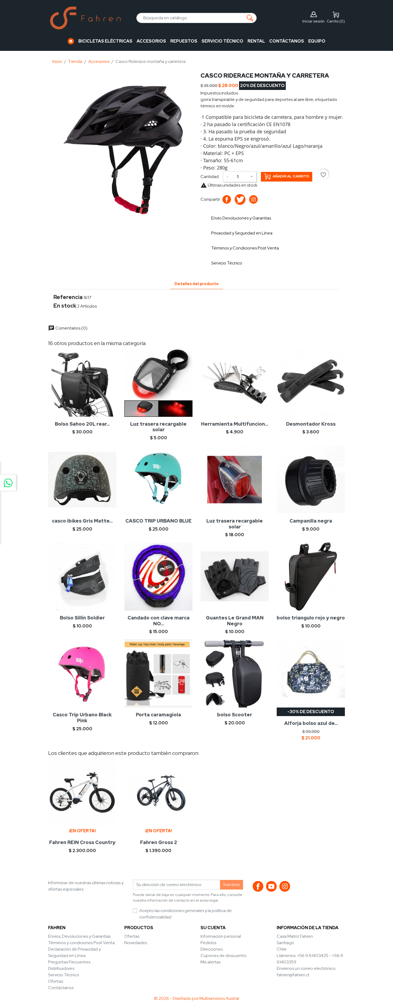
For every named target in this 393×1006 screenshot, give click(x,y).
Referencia (68, 297)
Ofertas (55, 981)
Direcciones (212, 949)
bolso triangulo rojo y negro (311, 618)
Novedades (135, 943)
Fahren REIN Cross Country (82, 842)
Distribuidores (61, 968)
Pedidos (208, 943)
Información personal (221, 936)
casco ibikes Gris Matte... (82, 521)
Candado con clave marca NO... (159, 621)
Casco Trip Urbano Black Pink (82, 718)
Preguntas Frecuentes (69, 962)
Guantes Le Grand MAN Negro (235, 621)
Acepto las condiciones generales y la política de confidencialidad (185, 914)
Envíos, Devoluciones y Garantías (79, 936)
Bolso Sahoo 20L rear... (82, 424)
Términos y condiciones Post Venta (81, 943)
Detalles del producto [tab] (197, 283)
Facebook (258, 886)
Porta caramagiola (158, 715)
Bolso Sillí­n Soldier (82, 618)
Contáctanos (61, 987)
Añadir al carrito (291, 176)
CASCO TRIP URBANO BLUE (158, 521)
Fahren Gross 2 (158, 842)
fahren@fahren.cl (293, 975)
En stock (64, 305)
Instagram (253, 199)
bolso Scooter (234, 715)
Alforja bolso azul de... (311, 723)
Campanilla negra (311, 521)
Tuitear (240, 199)
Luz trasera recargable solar (158, 427)
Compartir (226, 199)
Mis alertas (211, 962)
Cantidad (210, 176)
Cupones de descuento (223, 955)
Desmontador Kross (311, 424)
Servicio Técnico (63, 975)
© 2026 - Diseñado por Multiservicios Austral (196, 998)
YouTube (271, 886)
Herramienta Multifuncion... (234, 424)
